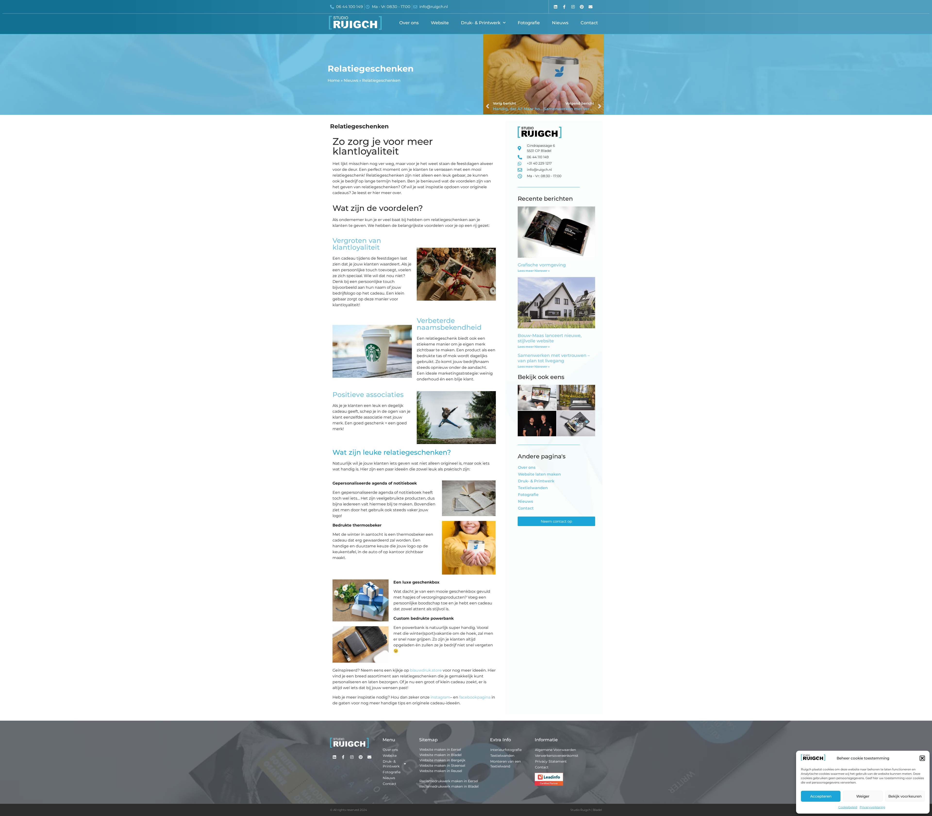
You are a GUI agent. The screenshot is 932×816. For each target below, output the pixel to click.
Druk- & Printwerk (480, 22)
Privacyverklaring (872, 807)
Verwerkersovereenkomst (556, 755)
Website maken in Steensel (442, 765)
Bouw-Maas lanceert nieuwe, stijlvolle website (550, 338)
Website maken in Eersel (440, 749)
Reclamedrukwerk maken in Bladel (449, 786)
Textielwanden (533, 488)
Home (334, 80)
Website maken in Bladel (440, 755)
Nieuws (560, 22)
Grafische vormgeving (542, 265)
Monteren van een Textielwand (505, 763)
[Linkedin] (555, 6)
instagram (440, 697)
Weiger (862, 796)
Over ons (409, 22)
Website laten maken (539, 474)
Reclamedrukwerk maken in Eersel (448, 781)
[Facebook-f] (564, 6)
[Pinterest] (582, 6)
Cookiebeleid (847, 807)
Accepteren (821, 796)
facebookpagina (475, 697)
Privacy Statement (551, 761)
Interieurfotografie (506, 750)
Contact (589, 22)
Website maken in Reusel (440, 771)
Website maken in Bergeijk (442, 760)
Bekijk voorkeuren (905, 796)
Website (440, 22)
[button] (922, 758)
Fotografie (529, 22)
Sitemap (428, 739)
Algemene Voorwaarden (555, 750)
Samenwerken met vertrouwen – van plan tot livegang (554, 358)
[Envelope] (590, 6)
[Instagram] (573, 6)
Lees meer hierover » (534, 270)
